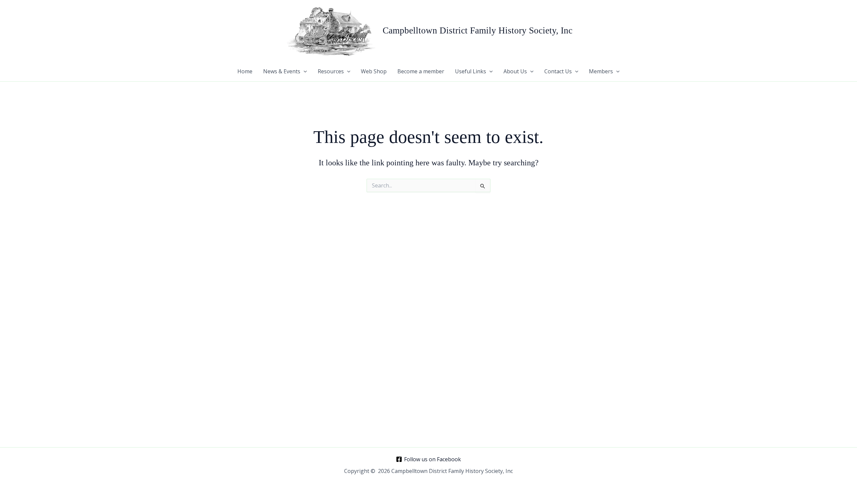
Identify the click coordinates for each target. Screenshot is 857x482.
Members (601, 71)
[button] (303, 71)
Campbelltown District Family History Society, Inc (477, 30)
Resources (331, 71)
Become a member (420, 71)
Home (244, 71)
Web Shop (374, 71)
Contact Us (558, 71)
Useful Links (470, 71)
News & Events (281, 71)
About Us (515, 71)
